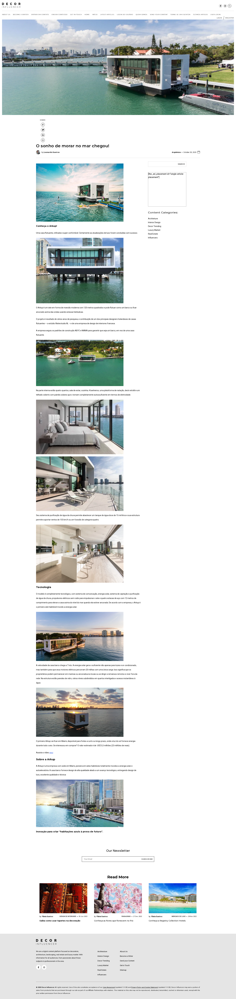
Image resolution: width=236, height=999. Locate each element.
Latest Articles (107, 14)
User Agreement (109, 987)
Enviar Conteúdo (59, 14)
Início (95, 14)
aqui (51, 753)
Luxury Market (154, 230)
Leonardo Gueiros (52, 152)
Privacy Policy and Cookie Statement (144, 987)
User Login (215, 14)
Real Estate (153, 234)
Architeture (153, 218)
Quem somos (141, 14)
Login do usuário (125, 14)
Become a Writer (21, 14)
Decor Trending (154, 226)
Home (87, 14)
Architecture (102, 951)
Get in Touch (76, 14)
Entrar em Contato (40, 14)
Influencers (153, 238)
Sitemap (123, 970)
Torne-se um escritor (180, 14)
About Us (6, 14)
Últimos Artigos (200, 14)
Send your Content (159, 14)
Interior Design (154, 222)
